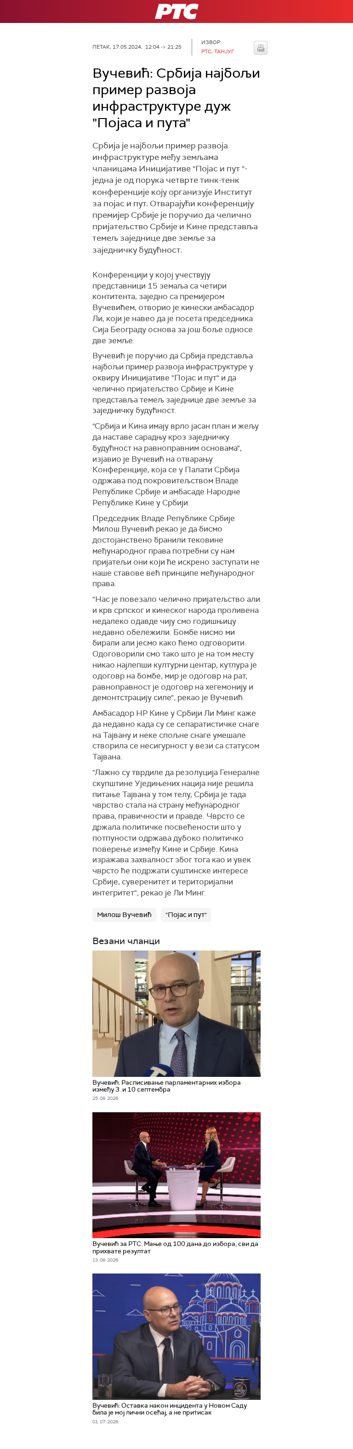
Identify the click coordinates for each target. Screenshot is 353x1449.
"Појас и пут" (186, 914)
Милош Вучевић (124, 914)
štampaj (261, 48)
